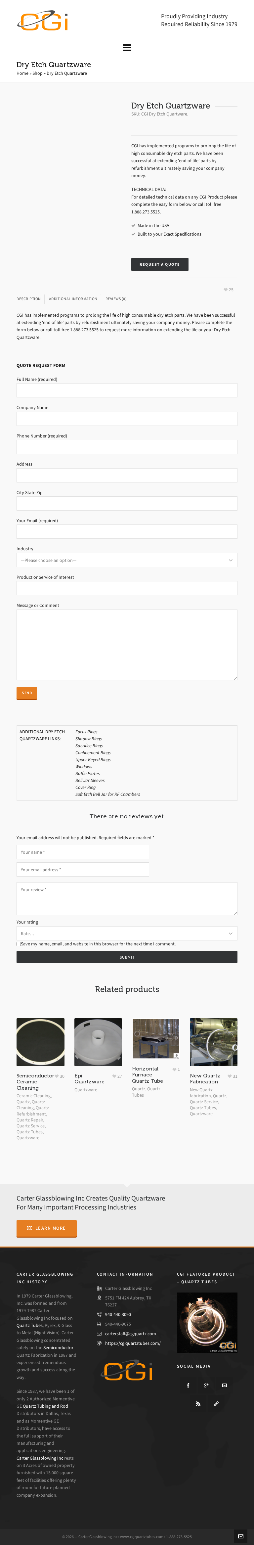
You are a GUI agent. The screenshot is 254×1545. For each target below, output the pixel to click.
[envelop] (224, 1385)
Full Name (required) (37, 379)
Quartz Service (31, 1126)
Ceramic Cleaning (34, 1096)
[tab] (31, 299)
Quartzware (28, 1138)
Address (24, 464)
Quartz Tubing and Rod (45, 1406)
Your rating (27, 922)
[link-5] (216, 1403)
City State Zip (30, 492)
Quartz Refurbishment (33, 1111)
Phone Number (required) (42, 436)
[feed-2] (198, 1403)
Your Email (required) (37, 521)
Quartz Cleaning (31, 1105)
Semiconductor (58, 1347)
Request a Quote (160, 264)
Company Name (32, 407)
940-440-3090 (118, 1314)
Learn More (50, 1228)
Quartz (23, 1102)
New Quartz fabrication (201, 1093)
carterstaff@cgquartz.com (130, 1334)
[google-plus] (206, 1385)
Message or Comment (38, 605)
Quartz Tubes (30, 1132)
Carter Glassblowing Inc (40, 1458)
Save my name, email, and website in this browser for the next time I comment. (98, 944)
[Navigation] (127, 48)
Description (29, 298)
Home (22, 73)
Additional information (73, 298)
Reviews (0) (116, 298)
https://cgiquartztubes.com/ (133, 1343)
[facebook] (188, 1385)
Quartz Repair (30, 1120)
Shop (37, 73)
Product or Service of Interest (45, 577)
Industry (25, 549)
